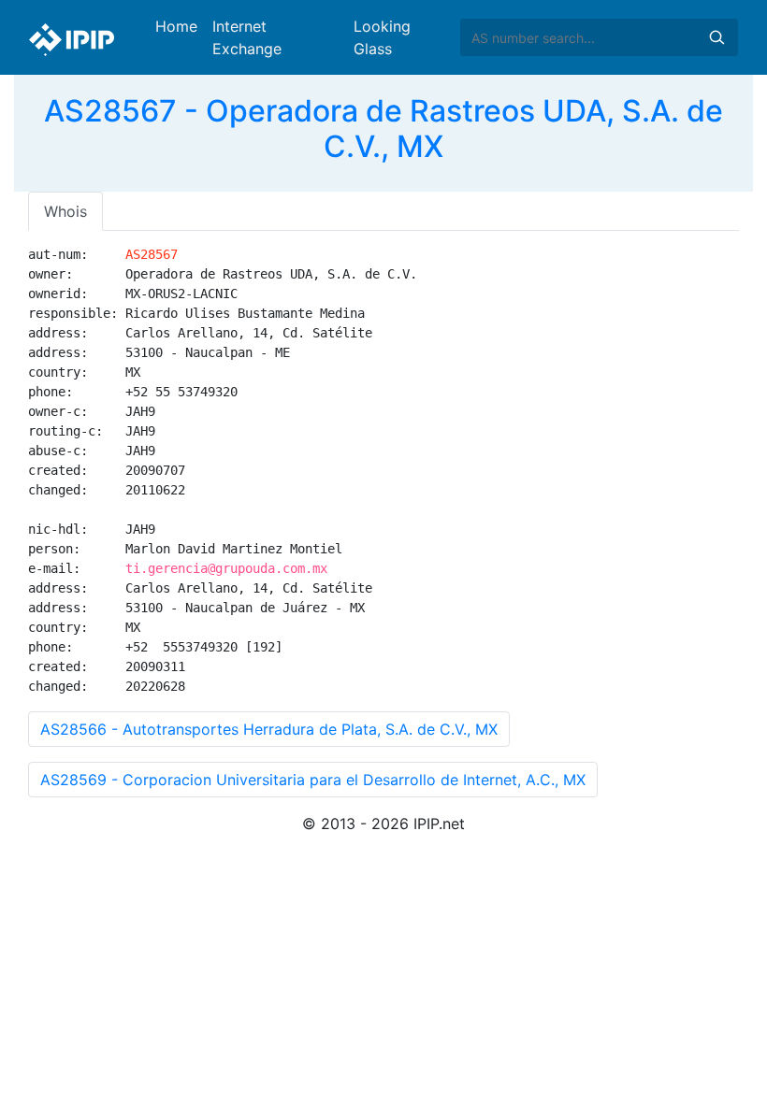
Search (716, 37)
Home (176, 26)
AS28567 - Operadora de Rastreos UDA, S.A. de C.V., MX (383, 129)
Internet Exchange (247, 37)
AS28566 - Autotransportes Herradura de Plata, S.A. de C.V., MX (269, 729)
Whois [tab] (65, 211)
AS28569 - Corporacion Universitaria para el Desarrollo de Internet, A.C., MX (313, 779)
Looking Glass (382, 37)
